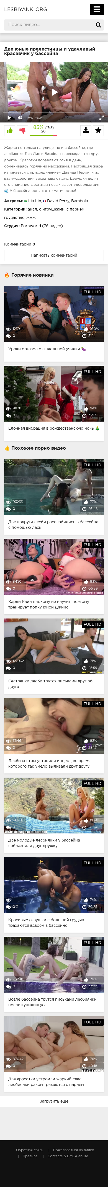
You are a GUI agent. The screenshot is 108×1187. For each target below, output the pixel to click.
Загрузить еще (54, 1101)
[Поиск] (98, 25)
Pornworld (31, 226)
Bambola (79, 201)
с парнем (75, 209)
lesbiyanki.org (25, 9)
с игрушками (52, 209)
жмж (31, 217)
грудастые (14, 217)
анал (32, 209)
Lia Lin (34, 201)
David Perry (58, 201)
